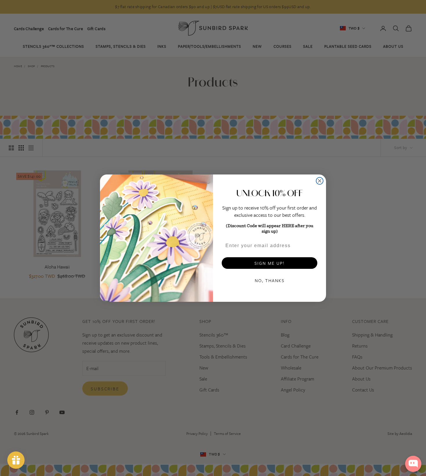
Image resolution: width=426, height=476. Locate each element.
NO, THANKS (270, 280)
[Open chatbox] (413, 464)
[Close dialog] (319, 180)
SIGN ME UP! (269, 263)
